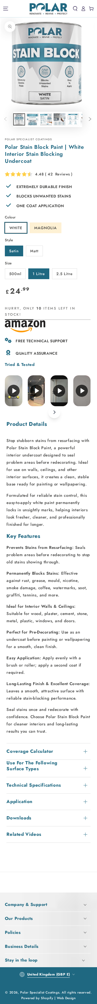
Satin (14, 251)
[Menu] (6, 8)
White (15, 228)
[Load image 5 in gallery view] (59, 119)
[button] (75, 8)
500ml (15, 273)
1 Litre (39, 273)
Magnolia (45, 228)
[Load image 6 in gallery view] (73, 119)
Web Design (66, 998)
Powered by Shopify (37, 998)
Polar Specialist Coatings (39, 992)
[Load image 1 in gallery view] (19, 119)
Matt (34, 251)
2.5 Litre (64, 273)
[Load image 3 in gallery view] (33, 119)
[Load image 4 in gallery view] (46, 119)
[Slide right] (90, 119)
